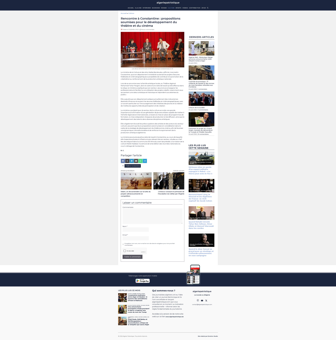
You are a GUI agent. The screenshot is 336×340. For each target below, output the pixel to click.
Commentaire (128, 207)
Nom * (125, 226)
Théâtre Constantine (132, 166)
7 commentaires (203, 110)
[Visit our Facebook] (197, 300)
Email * (125, 235)
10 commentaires (203, 134)
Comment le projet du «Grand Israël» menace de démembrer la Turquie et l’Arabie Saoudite (201, 130)
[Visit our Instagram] (202, 300)
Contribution (194, 8)
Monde (164, 8)
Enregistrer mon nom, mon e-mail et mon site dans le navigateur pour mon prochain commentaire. (150, 244)
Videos (185, 8)
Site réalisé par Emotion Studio (208, 336)
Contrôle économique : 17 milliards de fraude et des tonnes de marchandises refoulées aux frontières (201, 84)
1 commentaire (202, 89)
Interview (147, 8)
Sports (178, 8)
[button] (207, 8)
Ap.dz (204, 8)
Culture (171, 8)
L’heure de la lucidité (197, 107)
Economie (156, 8)
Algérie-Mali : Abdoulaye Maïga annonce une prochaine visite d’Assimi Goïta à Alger (200, 59)
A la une (138, 8)
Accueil (131, 8)
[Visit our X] (206, 300)
